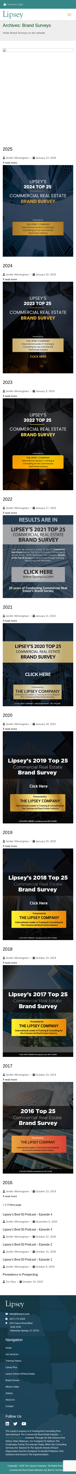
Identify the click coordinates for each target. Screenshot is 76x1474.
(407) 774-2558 (17, 1319)
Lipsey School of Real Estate (20, 1374)
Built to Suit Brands (57, 1470)
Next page (15, 1204)
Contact (9, 1406)
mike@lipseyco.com (19, 1314)
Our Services (12, 1354)
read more (10, 162)
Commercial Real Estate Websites (26, 1470)
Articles (9, 1393)
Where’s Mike (12, 1387)
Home (9, 1348)
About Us (10, 1400)
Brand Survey (12, 1380)
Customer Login (14, 4)
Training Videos (13, 1361)
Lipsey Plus (11, 1367)
